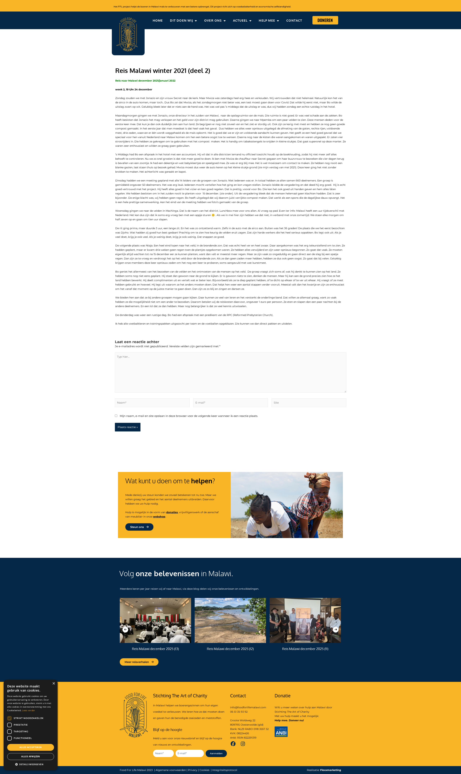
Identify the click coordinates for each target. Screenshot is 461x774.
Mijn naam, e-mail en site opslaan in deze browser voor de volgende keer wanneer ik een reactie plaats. (189, 416)
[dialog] (31, 725)
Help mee (267, 20)
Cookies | (206, 770)
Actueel (240, 20)
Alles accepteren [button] (30, 747)
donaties (172, 512)
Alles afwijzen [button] (30, 756)
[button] (30, 764)
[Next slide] (336, 630)
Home (158, 20)
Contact (294, 20)
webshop (159, 516)
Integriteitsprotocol (224, 770)
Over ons (213, 20)
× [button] (53, 683)
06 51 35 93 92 (239, 711)
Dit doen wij (181, 20)
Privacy (192, 770)
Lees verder (28, 710)
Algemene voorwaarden (171, 770)
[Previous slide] (125, 630)
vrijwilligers (186, 512)
